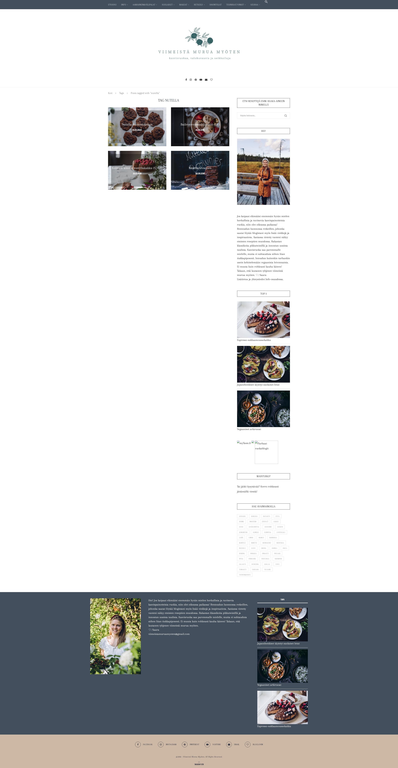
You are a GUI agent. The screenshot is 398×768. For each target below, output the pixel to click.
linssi (251, 538)
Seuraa (254, 4)
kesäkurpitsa (254, 527)
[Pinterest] (196, 79)
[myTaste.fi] (244, 443)
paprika (274, 548)
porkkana (252, 559)
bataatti (266, 516)
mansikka (273, 538)
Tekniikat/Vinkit (235, 4)
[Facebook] (186, 79)
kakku (276, 522)
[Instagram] (191, 79)
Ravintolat (216, 4)
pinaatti (265, 553)
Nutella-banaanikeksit (137, 124)
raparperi (278, 559)
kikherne (268, 527)
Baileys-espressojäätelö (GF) (200, 124)
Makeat (183, 4)
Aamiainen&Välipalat (144, 4)
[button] (266, 1)
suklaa (267, 564)
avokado (242, 516)
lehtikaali (281, 532)
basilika (254, 516)
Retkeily (198, 4)
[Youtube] (201, 79)
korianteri (243, 532)
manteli (242, 543)
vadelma (255, 569)
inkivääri (253, 522)
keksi (241, 527)
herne (241, 522)
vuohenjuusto (244, 575)
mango (261, 538)
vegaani (267, 569)
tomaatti (242, 569)
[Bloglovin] (211, 79)
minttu (254, 543)
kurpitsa (267, 532)
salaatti (242, 564)
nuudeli (242, 548)
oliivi (253, 548)
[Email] (206, 79)
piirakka (253, 553)
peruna (242, 553)
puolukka (265, 559)
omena (263, 548)
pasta (285, 548)
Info (123, 4)
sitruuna (255, 564)
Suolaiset (167, 4)
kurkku (256, 532)
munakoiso (267, 543)
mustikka (280, 543)
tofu (277, 564)
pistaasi (277, 553)
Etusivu (112, 4)
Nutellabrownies (200, 168)
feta (277, 516)
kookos (280, 527)
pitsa (241, 559)
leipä (241, 538)
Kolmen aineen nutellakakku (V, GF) (137, 168)
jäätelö (265, 522)
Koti (110, 93)
